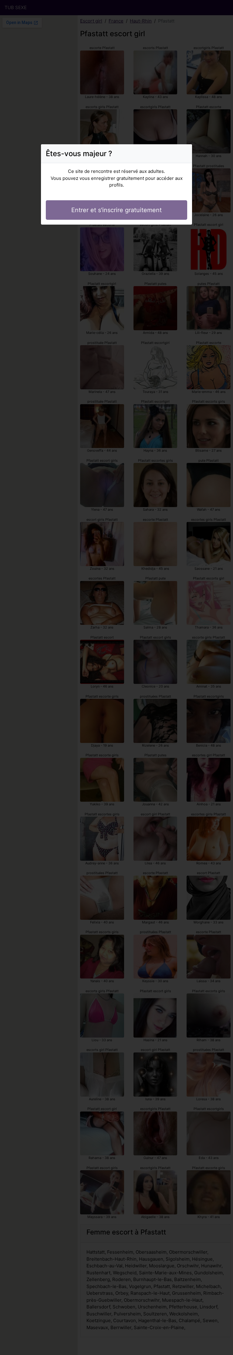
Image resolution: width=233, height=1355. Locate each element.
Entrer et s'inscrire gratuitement (116, 210)
